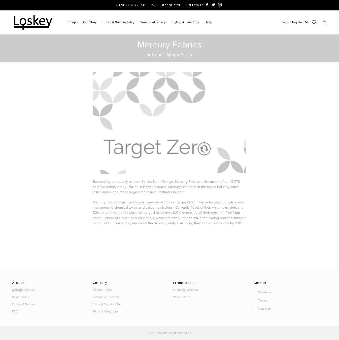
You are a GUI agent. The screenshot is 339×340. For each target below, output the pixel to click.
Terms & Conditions (105, 311)
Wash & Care (181, 297)
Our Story (90, 22)
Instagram (220, 4)
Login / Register (292, 22)
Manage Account (23, 290)
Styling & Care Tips (185, 22)
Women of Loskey (153, 22)
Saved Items (20, 297)
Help (208, 22)
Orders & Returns (23, 304)
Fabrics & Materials (185, 290)
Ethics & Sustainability (119, 22)
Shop (72, 22)
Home (156, 54)
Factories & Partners (106, 297)
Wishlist (314, 22)
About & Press (102, 290)
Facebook (207, 4)
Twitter (214, 4)
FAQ (15, 311)
